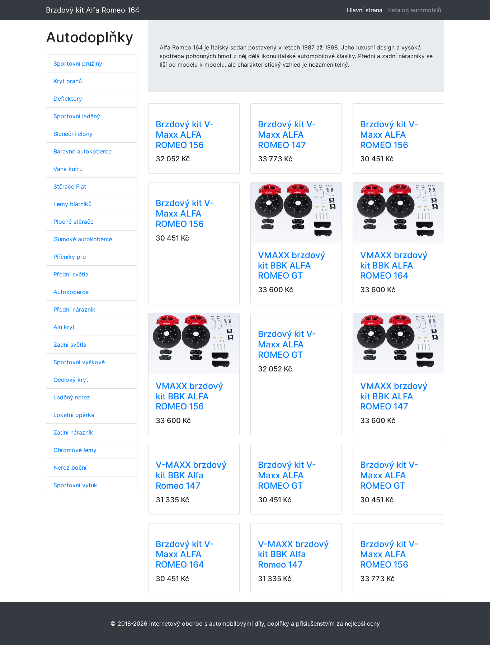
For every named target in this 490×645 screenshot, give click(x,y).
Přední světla (71, 274)
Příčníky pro (69, 256)
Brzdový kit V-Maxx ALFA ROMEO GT (287, 344)
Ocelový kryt (70, 379)
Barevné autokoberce (82, 151)
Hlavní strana (366, 10)
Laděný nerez (71, 397)
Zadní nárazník (73, 432)
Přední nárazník (74, 309)
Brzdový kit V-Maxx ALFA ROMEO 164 (185, 554)
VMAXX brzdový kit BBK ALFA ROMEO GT (291, 265)
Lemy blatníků (72, 204)
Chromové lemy (74, 450)
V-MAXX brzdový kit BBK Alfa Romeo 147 (191, 475)
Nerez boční (69, 467)
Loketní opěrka (73, 414)
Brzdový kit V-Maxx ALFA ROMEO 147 (287, 134)
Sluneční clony (73, 133)
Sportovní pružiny (77, 63)
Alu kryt (64, 327)
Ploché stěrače (73, 221)
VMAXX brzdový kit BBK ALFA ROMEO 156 (189, 396)
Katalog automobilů (414, 10)
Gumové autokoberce (82, 239)
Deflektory (67, 98)
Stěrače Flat (69, 186)
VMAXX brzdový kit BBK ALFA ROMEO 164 (394, 265)
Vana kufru (68, 168)
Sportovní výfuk (75, 485)
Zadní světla (69, 344)
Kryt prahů (67, 81)
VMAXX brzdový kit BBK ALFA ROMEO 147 (394, 396)
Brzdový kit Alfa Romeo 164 (93, 10)
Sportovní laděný (76, 116)
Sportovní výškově (79, 362)
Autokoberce (71, 291)
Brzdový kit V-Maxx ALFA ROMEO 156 (185, 134)
